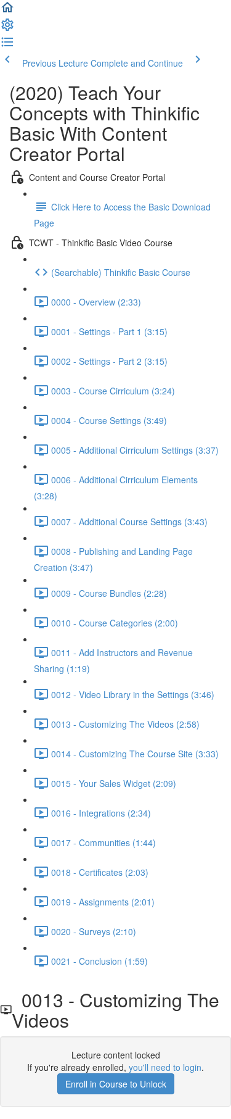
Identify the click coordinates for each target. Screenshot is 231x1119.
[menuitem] (7, 28)
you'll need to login (165, 1067)
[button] (7, 11)
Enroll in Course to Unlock (115, 1084)
